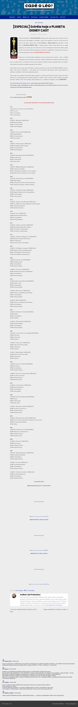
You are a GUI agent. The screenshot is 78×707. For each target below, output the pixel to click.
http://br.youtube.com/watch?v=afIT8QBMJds (40, 550)
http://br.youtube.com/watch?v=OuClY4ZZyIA (40, 516)
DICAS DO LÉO (54, 17)
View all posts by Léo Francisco (54, 605)
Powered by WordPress (58, 704)
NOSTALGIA (34, 17)
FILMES (19, 17)
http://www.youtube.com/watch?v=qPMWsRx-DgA (40, 584)
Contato (62, 17)
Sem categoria (39, 22)
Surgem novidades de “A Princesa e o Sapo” (54, 609)
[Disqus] (39, 636)
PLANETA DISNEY (43, 17)
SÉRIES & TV (26, 17)
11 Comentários (30, 590)
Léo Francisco (44, 34)
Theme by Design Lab (71, 704)
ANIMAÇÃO (12, 17)
